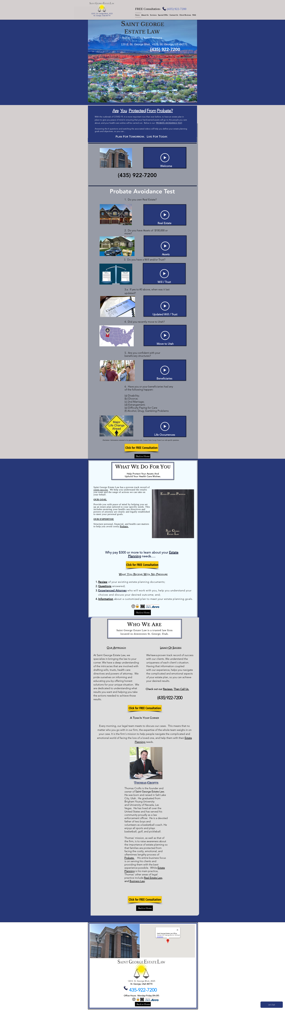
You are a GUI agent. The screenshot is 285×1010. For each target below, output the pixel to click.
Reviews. (168, 689)
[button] (145, 15)
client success (101, 489)
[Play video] (164, 157)
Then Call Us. (181, 689)
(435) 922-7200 (176, 9)
